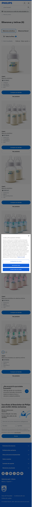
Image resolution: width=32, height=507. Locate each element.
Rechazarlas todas (15, 265)
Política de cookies (22, 257)
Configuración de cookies (15, 261)
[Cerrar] (28, 236)
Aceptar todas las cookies (15, 269)
